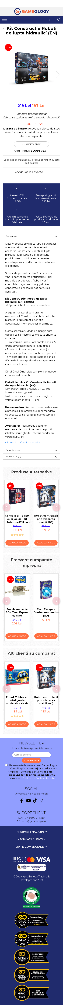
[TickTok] (35, 800)
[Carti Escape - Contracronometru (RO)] (45, 590)
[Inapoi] (2, 28)
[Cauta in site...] (59, 19)
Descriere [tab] (11, 236)
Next (57, 74)
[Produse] (5, 20)
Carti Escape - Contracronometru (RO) (45, 612)
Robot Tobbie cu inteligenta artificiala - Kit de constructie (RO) (17, 700)
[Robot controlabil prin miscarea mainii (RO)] (45, 496)
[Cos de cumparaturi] (50, 19)
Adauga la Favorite (30, 172)
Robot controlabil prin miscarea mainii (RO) (46, 519)
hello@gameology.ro (33, 821)
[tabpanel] (31, 68)
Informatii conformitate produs (22, 442)
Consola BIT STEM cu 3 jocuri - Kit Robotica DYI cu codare (17, 519)
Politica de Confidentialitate (39, 778)
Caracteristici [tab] (12, 450)
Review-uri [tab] (13, 456)
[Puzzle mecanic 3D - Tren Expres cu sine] (17, 590)
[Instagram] (41, 800)
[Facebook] (22, 800)
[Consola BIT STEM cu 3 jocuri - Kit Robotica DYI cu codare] (17, 496)
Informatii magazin (30, 831)
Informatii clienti (30, 839)
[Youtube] (28, 800)
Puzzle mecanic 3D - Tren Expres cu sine (17, 612)
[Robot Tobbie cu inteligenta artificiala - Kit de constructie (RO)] (17, 678)
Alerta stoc (33, 144)
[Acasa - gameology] (31, 11)
